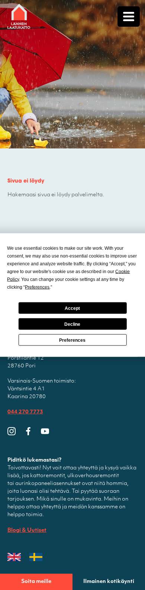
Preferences (72, 339)
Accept (72, 308)
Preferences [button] (37, 287)
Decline (72, 324)
